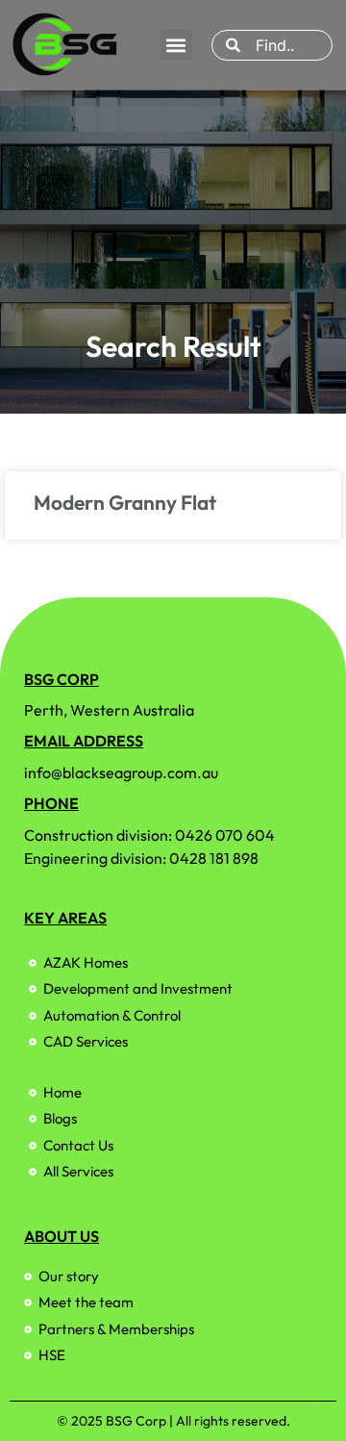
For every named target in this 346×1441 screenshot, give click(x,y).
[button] (176, 45)
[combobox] (272, 45)
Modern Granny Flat (125, 502)
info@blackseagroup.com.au (121, 772)
